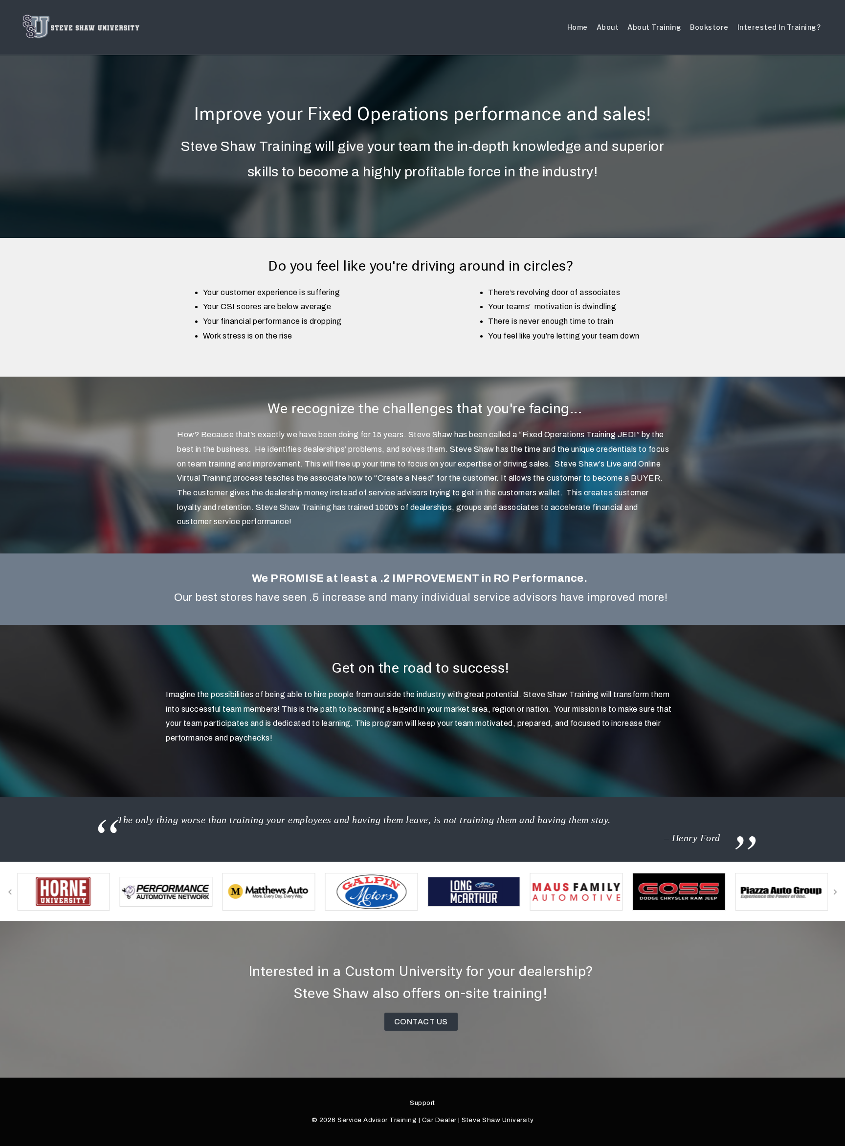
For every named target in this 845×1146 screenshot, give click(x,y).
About (608, 27)
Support (422, 1103)
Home (577, 27)
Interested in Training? (779, 27)
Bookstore (709, 27)
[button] (9, 892)
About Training (654, 27)
